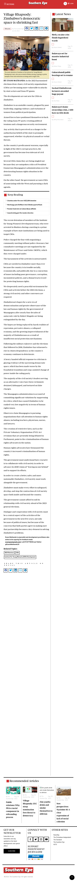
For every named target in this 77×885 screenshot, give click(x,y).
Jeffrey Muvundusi (58, 119)
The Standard (57, 840)
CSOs (17, 553)
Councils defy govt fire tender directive (20, 213)
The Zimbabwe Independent (62, 837)
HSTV (55, 844)
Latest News (63, 14)
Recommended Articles (24, 781)
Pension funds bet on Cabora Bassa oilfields (21, 209)
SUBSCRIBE (11, 851)
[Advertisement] (26, 677)
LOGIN (71, 3)
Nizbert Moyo (57, 66)
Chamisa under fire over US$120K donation (21, 201)
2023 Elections (9, 553)
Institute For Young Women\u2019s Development (20, 557)
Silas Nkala (56, 101)
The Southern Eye (58, 842)
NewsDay (56, 835)
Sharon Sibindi (57, 47)
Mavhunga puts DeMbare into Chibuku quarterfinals (24, 205)
